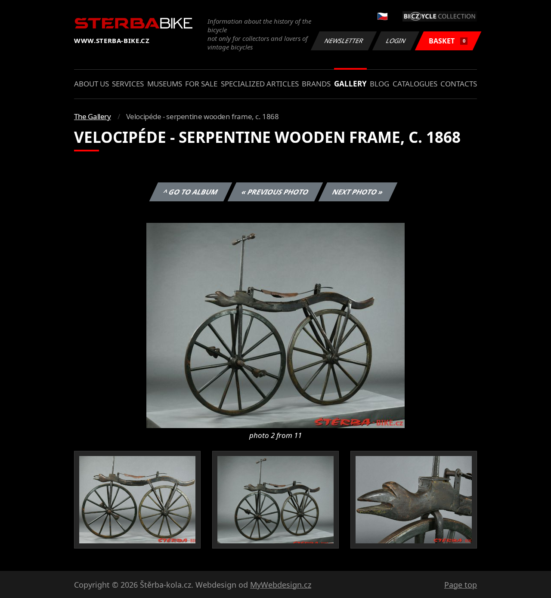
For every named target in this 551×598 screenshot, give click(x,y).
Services (128, 84)
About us (91, 84)
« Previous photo (275, 192)
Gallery (350, 84)
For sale (201, 84)
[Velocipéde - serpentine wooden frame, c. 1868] (275, 325)
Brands (316, 84)
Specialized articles (260, 84)
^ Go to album (190, 192)
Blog (379, 84)
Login (396, 41)
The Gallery (92, 116)
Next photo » (358, 192)
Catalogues (415, 84)
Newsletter (344, 41)
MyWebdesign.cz (280, 585)
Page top (460, 585)
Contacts (458, 84)
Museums (164, 84)
